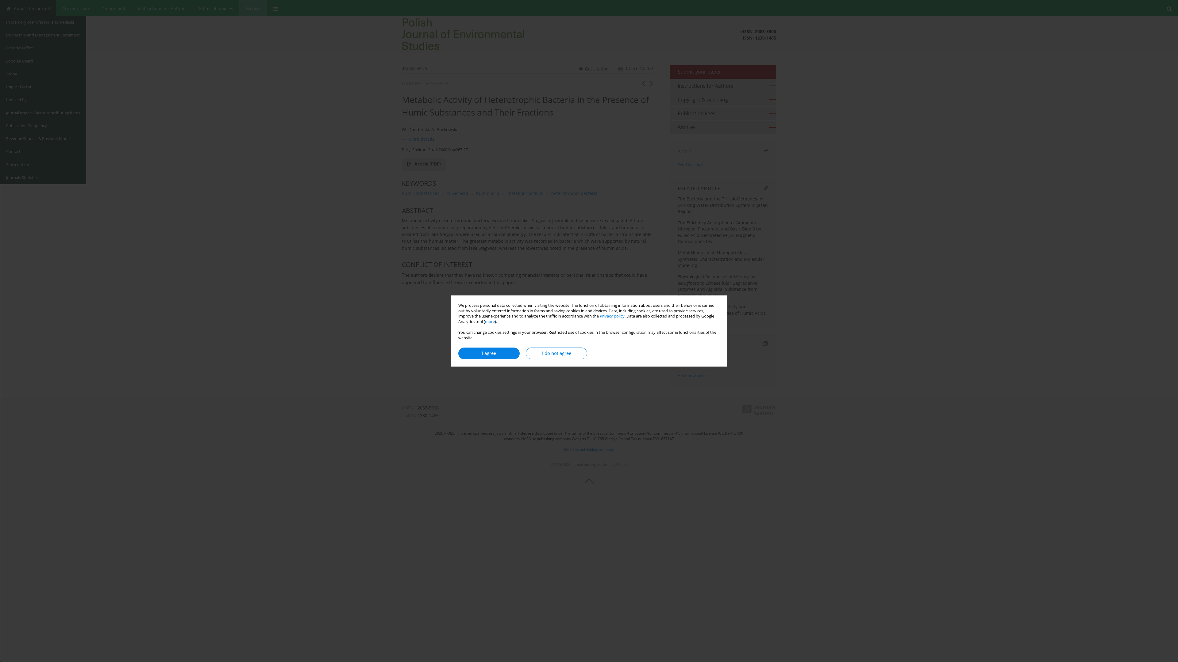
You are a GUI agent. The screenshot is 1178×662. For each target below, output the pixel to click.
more (490, 321)
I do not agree (556, 353)
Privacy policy (612, 316)
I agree (489, 353)
